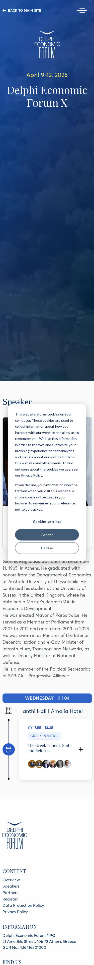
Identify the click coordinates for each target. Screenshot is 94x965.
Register (10, 898)
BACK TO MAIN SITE (24, 10)
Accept (47, 535)
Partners (10, 892)
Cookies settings (47, 521)
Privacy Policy (15, 911)
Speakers (11, 886)
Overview (11, 879)
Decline (47, 548)
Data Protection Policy (23, 905)
